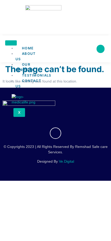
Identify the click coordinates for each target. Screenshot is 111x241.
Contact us (28, 83)
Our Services (24, 67)
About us (25, 56)
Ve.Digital (66, 161)
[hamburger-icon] (11, 43)
